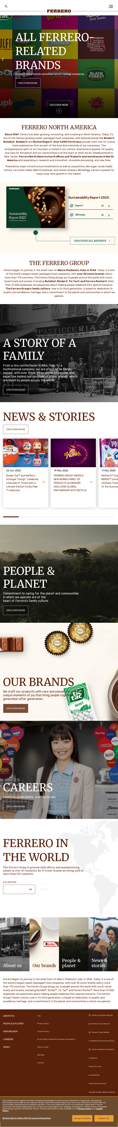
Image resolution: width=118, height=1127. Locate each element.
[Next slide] (115, 58)
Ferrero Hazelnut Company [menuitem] (102, 1049)
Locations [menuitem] (93, 1058)
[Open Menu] (112, 6)
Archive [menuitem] (40, 1063)
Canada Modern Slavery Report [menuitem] (102, 1092)
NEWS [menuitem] (6, 1047)
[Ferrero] (59, 11)
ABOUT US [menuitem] (8, 1015)
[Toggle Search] (6, 6)
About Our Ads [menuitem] (95, 1066)
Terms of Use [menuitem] (42, 1047)
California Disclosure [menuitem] (97, 1083)
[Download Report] (109, 205)
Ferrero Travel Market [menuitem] (100, 1032)
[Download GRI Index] (109, 215)
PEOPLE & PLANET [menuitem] (13, 1023)
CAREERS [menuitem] (8, 1039)
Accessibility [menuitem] (94, 1075)
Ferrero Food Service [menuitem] (100, 1024)
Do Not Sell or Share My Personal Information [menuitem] (56, 1039)
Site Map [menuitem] (40, 1055)
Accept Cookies (82, 1118)
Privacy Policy (84, 1109)
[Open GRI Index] (102, 215)
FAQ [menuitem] (39, 1016)
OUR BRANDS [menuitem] (10, 1031)
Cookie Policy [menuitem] (43, 1031)
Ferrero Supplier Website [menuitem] (102, 1015)
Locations (9, 882)
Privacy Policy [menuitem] (43, 1023)
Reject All (104, 1118)
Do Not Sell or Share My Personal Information (26, 1118)
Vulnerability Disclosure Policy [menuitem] (101, 1041)
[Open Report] (102, 205)
